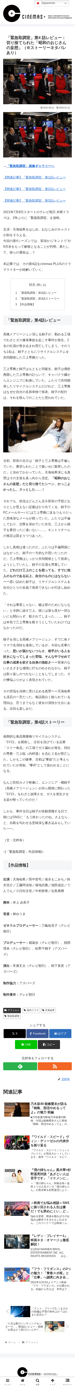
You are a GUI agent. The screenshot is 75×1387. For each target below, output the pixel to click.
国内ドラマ (33, 1010)
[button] (49, 1044)
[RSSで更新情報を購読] (55, 1066)
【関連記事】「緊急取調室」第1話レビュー (34, 177)
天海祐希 (50, 1010)
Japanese (47, 3)
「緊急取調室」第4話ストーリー (39, 298)
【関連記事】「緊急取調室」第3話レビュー (34, 200)
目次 (32, 284)
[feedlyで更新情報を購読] (20, 1066)
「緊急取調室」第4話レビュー (38, 292)
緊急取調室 (13, 1016)
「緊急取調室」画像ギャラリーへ (30, 166)
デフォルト (14, 1010)
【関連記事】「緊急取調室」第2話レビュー (34, 189)
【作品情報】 (27, 304)
